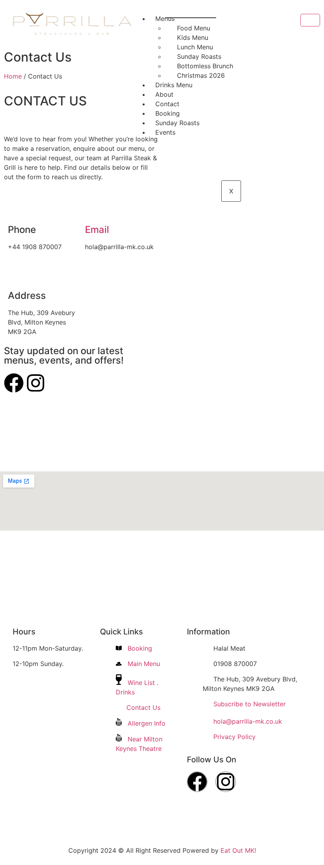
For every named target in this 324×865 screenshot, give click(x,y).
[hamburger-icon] (310, 20)
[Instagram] (35, 383)
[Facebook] (14, 383)
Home (13, 76)
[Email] (95, 209)
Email (97, 229)
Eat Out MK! (238, 850)
